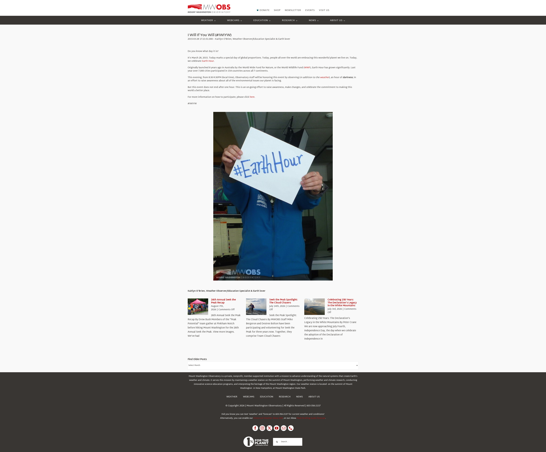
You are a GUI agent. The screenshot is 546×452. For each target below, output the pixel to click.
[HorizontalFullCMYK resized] (209, 5)
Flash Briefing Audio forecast (311, 418)
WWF (307, 68)
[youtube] (276, 428)
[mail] (284, 428)
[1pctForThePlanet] (255, 438)
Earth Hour (208, 61)
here (252, 97)
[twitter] (269, 428)
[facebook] (255, 428)
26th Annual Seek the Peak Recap (223, 301)
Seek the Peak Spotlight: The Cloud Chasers (283, 301)
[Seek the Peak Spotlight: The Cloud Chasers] (256, 306)
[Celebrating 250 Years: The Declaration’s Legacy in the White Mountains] (314, 306)
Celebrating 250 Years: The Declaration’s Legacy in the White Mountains (342, 303)
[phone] (291, 428)
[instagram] (262, 428)
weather (324, 77)
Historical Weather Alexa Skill (268, 418)
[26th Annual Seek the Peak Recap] (198, 306)
